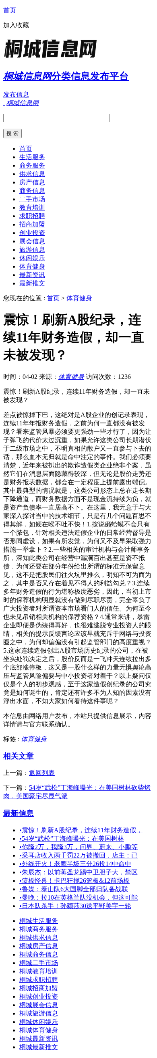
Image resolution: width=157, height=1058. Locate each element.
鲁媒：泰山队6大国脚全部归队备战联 (73, 889)
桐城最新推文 (38, 1047)
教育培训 (32, 207)
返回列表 (42, 772)
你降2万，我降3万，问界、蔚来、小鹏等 (78, 847)
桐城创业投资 (38, 996)
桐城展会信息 (38, 1004)
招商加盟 (32, 224)
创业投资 (32, 232)
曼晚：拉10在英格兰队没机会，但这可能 (78, 897)
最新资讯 (32, 274)
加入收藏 (16, 25)
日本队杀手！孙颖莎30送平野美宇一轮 (75, 905)
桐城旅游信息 (38, 1013)
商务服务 (32, 165)
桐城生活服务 (38, 920)
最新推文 (32, 283)
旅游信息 (32, 249)
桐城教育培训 (38, 971)
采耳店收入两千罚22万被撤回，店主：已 (78, 855)
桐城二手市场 (38, 962)
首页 (9, 10)
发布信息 (16, 94)
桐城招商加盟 (38, 988)
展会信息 (32, 241)
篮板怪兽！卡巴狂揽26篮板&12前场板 (74, 880)
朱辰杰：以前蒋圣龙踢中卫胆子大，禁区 (78, 872)
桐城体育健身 (38, 1030)
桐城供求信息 (38, 937)
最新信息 (18, 813)
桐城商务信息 (38, 954)
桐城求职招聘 (38, 979)
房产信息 (32, 182)
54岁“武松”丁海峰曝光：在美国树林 (71, 838)
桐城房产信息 (38, 946)
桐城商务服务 (38, 929)
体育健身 (32, 266)
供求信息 (32, 173)
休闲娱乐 (32, 258)
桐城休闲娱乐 (38, 1021)
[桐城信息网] (53, 58)
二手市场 (32, 199)
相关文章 (18, 756)
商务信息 (32, 190)
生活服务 (32, 157)
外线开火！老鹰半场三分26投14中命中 (75, 863)
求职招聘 (32, 215)
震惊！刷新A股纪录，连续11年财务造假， (81, 830)
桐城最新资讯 (38, 1038)
